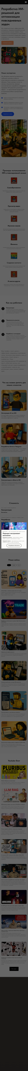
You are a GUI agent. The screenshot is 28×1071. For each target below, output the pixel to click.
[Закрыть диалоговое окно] (25, 2)
